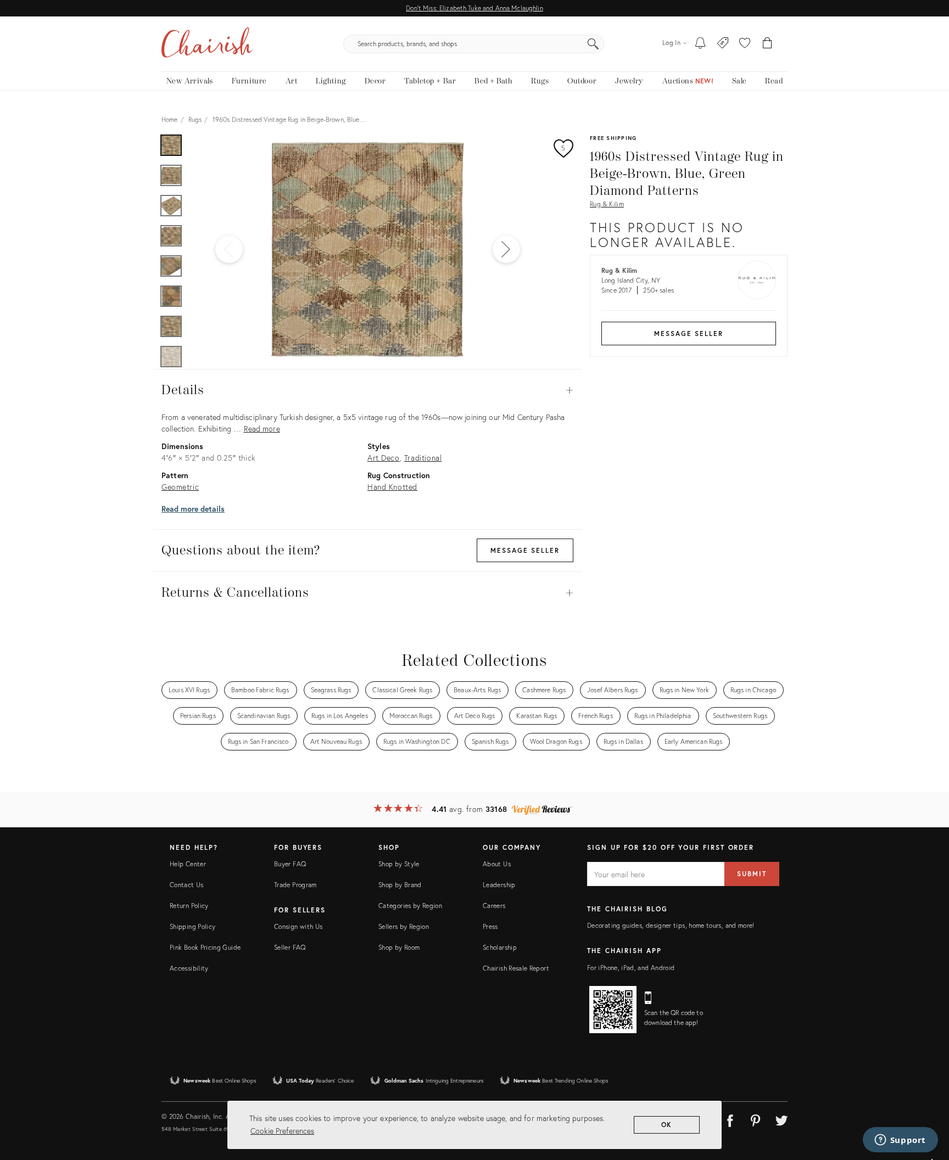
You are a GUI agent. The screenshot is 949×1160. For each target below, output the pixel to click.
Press (490, 926)
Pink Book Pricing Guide (205, 947)
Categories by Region (410, 905)
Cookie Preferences (282, 1130)
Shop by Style (399, 864)
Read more (262, 428)
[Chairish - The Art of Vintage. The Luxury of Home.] (207, 43)
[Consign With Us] (723, 44)
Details (367, 390)
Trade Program (295, 885)
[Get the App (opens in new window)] (613, 1009)
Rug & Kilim (607, 204)
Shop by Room (399, 947)
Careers (494, 905)
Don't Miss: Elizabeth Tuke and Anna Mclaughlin (474, 8)
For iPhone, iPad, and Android (630, 967)
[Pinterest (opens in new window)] (756, 1119)
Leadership (499, 885)
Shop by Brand (400, 885)
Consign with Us (298, 926)
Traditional (423, 457)
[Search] (593, 44)
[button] (745, 44)
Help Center (188, 864)
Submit (752, 874)
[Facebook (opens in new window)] (730, 1119)
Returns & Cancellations (367, 593)
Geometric (180, 486)
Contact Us (187, 885)
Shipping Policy (192, 926)
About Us (497, 864)
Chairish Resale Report (516, 968)
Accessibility (189, 968)
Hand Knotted (392, 486)
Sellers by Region (403, 926)
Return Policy (189, 905)
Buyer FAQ (290, 864)
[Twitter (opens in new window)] (781, 1119)
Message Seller (688, 333)
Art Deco (383, 457)
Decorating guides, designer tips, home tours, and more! (671, 925)
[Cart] (767, 44)
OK (667, 1124)
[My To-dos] (700, 44)
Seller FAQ (290, 947)
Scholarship (500, 947)
